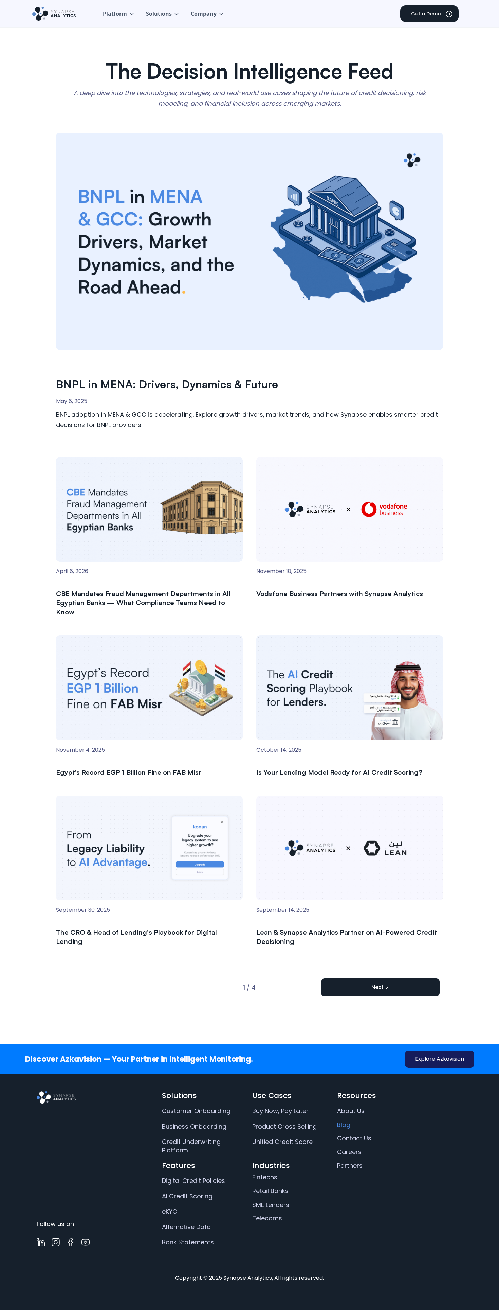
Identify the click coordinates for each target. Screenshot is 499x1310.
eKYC (169, 1211)
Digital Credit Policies (193, 1180)
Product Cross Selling (284, 1126)
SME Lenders (270, 1204)
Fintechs (264, 1177)
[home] (54, 13)
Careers (349, 1152)
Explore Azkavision (439, 1059)
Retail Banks (270, 1191)
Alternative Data (186, 1227)
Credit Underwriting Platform (191, 1145)
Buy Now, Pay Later (280, 1111)
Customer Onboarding (196, 1111)
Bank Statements (188, 1242)
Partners (350, 1165)
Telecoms (267, 1218)
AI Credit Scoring (187, 1196)
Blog (343, 1124)
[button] (119, 13)
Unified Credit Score (282, 1141)
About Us (351, 1111)
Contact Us (354, 1138)
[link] (91, 1097)
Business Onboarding (194, 1126)
